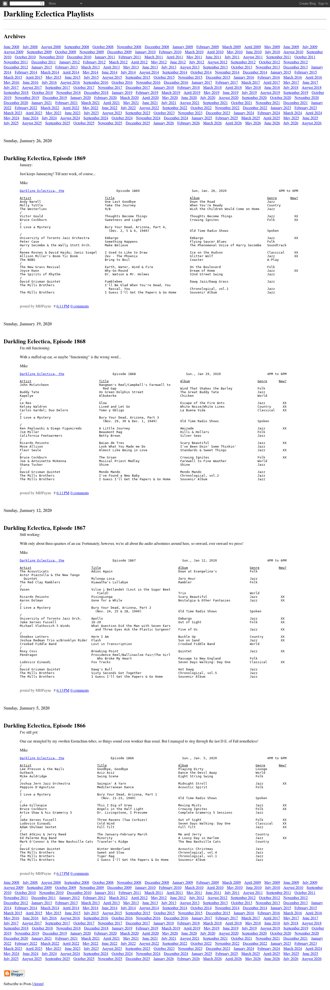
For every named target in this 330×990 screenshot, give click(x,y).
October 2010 (25, 56)
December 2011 (43, 61)
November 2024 (148, 117)
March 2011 (153, 56)
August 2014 (149, 72)
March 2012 (118, 61)
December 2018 (96, 92)
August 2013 (190, 66)
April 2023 (34, 112)
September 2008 (76, 46)
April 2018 (233, 87)
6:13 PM (63, 690)
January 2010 (145, 51)
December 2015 (218, 77)
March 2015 (13, 77)
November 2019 (27, 97)
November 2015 (190, 77)
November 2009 (91, 51)
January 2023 (281, 107)
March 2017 (250, 82)
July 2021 (168, 102)
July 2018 (290, 87)
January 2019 (122, 92)
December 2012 (16, 66)
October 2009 (65, 51)
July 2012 (196, 61)
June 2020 (189, 97)
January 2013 (41, 66)
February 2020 (105, 97)
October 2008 (103, 46)
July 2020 (207, 97)
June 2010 (254, 51)
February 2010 (170, 51)
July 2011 (232, 56)
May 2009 (272, 46)
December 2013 (295, 66)
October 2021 (241, 102)
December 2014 (255, 72)
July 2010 (272, 51)
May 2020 (170, 97)
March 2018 (212, 87)
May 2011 (194, 56)
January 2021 (41, 102)
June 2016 (30, 82)
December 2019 (55, 97)
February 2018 (188, 87)
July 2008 (30, 46)
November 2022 (227, 107)
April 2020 (150, 97)
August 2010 (293, 51)
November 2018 (68, 92)
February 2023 (305, 107)
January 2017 (202, 82)
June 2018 (272, 87)
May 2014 (90, 72)
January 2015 (281, 72)
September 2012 (243, 61)
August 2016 (70, 82)
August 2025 (32, 122)
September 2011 (278, 56)
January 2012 (69, 61)
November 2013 (268, 66)
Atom (38, 983)
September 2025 (57, 122)
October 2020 (280, 97)
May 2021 (131, 102)
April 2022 (71, 107)
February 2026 (188, 122)
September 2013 (215, 66)
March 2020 (129, 97)
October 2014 (201, 72)
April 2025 (271, 117)
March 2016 (292, 77)
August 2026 (312, 122)
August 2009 (13, 51)
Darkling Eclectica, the (42, 191)
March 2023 (13, 112)
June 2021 (150, 102)
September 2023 (137, 112)
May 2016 (11, 82)
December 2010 (79, 56)
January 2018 (163, 87)
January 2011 (105, 56)
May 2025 (291, 117)
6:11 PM (63, 305)
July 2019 (249, 92)
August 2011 (253, 56)
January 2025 (202, 117)
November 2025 (110, 122)
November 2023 (190, 112)
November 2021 (268, 102)
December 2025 (138, 122)
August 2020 (228, 97)
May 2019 (211, 92)
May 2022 (90, 107)
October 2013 (241, 66)
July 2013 (168, 66)
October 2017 (83, 87)
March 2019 (171, 92)
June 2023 (72, 112)
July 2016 (49, 82)
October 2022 (201, 107)
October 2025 (83, 122)
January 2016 (244, 77)
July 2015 (91, 77)
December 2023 (218, 112)
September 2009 (39, 51)
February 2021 (66, 102)
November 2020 (306, 97)
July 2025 (11, 122)
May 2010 (235, 51)
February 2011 (130, 56)
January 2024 (244, 112)
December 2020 (16, 102)
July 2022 (128, 107)
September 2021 (215, 102)
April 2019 (192, 92)
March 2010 (194, 51)
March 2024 (292, 112)
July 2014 (128, 72)
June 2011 (213, 56)
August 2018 (312, 87)
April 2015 (34, 77)
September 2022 (174, 107)
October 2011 (305, 56)
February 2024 (269, 112)
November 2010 (51, 56)
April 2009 (252, 46)
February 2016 (269, 77)
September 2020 (254, 97)
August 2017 (32, 87)
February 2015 (305, 72)
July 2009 (309, 46)
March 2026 (212, 122)
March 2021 (90, 102)
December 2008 (157, 46)
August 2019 (270, 92)
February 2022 (26, 107)
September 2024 (95, 117)
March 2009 (231, 46)
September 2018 (16, 92)
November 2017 (110, 87)
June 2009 (291, 46)
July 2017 (11, 87)
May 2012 (159, 61)
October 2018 (42, 92)
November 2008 (129, 46)
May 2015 (53, 77)
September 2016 (95, 82)
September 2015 (137, 77)
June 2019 (230, 92)
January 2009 (182, 46)
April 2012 (139, 61)
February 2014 (26, 72)
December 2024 (176, 117)
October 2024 (122, 117)
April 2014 (71, 72)
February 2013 (66, 66)
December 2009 (119, 51)
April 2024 (313, 112)
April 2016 (313, 77)
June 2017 (310, 82)
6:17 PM (63, 873)
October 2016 (122, 82)
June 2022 (109, 107)
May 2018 (253, 87)
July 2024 (49, 117)
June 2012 (178, 61)
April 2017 (271, 82)
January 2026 (163, 122)
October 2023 (164, 112)
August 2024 (70, 117)
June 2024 (30, 117)
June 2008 (11, 46)
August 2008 (51, 46)
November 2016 (148, 82)
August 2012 (217, 61)
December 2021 (295, 102)
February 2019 (147, 92)
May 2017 (291, 82)
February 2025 (226, 117)
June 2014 (109, 72)
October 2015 (164, 77)
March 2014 (50, 72)
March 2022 (50, 107)
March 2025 (250, 117)
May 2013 (131, 66)
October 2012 (269, 61)
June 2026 (272, 122)
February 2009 (207, 46)
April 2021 (111, 102)
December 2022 (255, 107)
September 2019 (295, 92)
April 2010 (215, 51)
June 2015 (72, 77)
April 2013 (111, 66)
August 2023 (112, 112)
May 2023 (53, 112)
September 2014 (174, 72)
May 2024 (11, 117)
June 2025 (310, 117)
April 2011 (174, 56)
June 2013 (150, 66)
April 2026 (233, 122)
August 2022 (149, 107)
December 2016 (176, 82)
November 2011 (16, 61)
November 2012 (295, 61)
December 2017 (138, 87)
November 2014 (227, 72)
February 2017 (226, 82)
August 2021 (190, 102)
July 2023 (91, 112)
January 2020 (80, 97)
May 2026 (253, 122)
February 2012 (94, 61)
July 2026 (290, 122)
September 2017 (57, 87)
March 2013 (90, 66)
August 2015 (112, 77)
